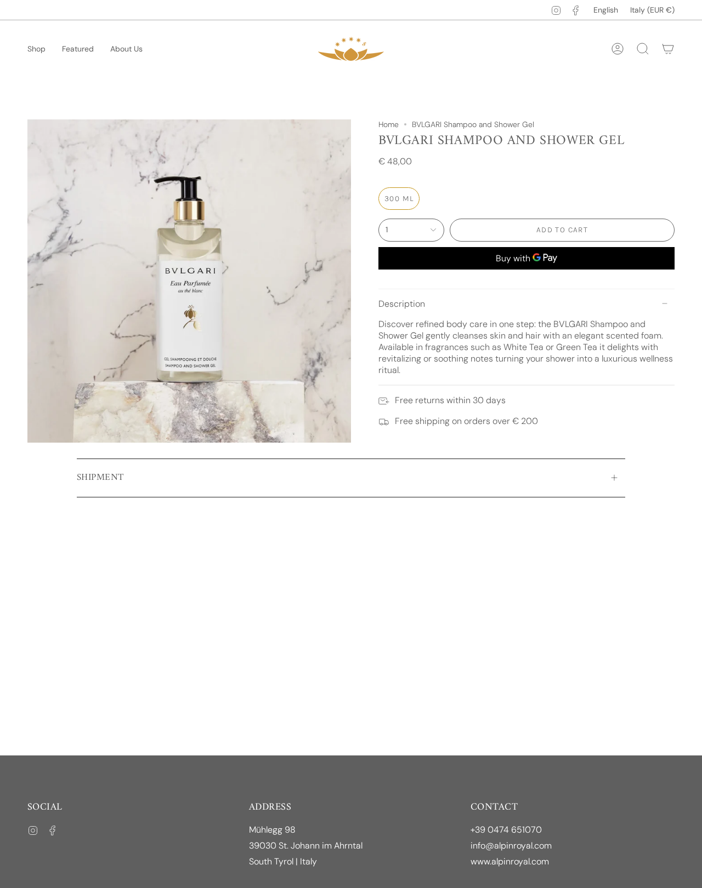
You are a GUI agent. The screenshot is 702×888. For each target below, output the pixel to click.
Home (388, 124)
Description (401, 304)
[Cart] (668, 48)
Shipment (100, 477)
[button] (36, 49)
